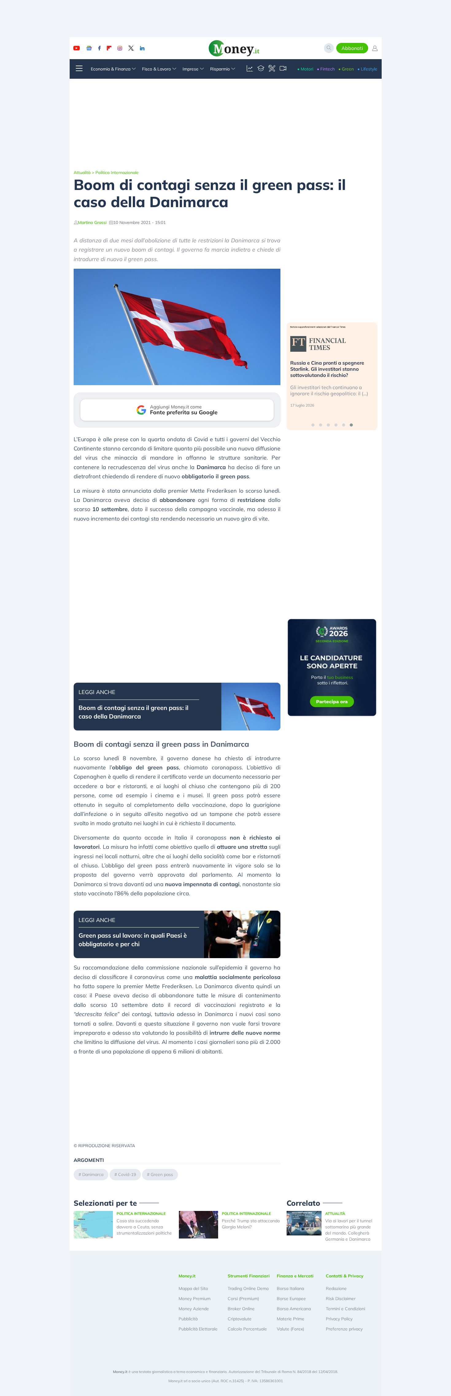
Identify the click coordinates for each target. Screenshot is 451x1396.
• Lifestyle (367, 69)
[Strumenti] (272, 69)
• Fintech (326, 69)
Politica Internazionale (117, 172)
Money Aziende (194, 1308)
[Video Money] (283, 69)
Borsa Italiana (290, 1288)
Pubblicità (188, 1319)
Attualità (82, 172)
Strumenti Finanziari (249, 1276)
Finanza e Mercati (295, 1276)
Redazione (336, 1288)
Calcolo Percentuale (247, 1329)
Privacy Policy (339, 1319)
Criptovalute (240, 1319)
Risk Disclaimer (341, 1298)
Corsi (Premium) (243, 1298)
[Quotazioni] (249, 69)
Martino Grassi (92, 222)
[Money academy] (260, 69)
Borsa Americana (294, 1308)
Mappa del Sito (193, 1288)
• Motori (305, 69)
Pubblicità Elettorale (198, 1329)
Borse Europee (291, 1298)
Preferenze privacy (344, 1329)
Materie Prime (290, 1319)
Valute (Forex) (290, 1329)
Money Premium (194, 1298)
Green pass (162, 1174)
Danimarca (92, 1174)
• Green (346, 69)
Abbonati (352, 48)
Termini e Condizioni (345, 1308)
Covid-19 (127, 1174)
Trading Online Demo (248, 1288)
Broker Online (241, 1308)
